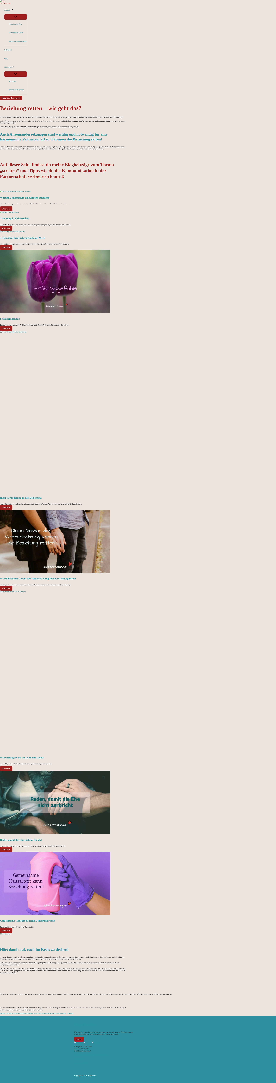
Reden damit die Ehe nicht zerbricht (21, 839)
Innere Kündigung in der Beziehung (21, 497)
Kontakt (79, 1039)
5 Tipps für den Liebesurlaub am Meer (22, 237)
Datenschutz (78, 1059)
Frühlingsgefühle (10, 318)
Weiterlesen (6, 209)
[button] (11, 10)
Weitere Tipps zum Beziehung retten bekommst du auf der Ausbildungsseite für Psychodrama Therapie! (36, 1013)
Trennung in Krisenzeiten (14, 218)
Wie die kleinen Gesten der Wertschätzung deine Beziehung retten (38, 578)
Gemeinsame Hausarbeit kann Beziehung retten (27, 920)
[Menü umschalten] (15, 17)
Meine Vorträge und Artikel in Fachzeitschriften (90, 1055)
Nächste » (7, 934)
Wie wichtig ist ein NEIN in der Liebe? (22, 757)
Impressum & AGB (80, 1063)
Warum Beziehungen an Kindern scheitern (24, 197)
